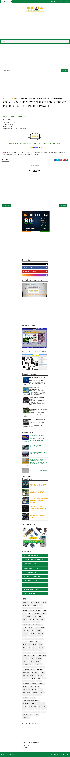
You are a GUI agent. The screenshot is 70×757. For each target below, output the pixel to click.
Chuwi (25, 613)
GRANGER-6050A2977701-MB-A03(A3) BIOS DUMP (36, 388)
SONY (32, 703)
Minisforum (35, 672)
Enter (30, 627)
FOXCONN (25, 633)
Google (38, 641)
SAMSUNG (41, 692)
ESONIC (42, 627)
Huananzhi (36, 653)
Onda (24, 681)
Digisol (42, 619)
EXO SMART (30, 630)
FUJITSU (33, 636)
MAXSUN (41, 667)
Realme (34, 689)
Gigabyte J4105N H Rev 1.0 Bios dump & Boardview (37, 420)
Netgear (34, 678)
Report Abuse (26, 477)
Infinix (39, 655)
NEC (28, 678)
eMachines (39, 625)
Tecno (43, 703)
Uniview (43, 709)
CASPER (38, 610)
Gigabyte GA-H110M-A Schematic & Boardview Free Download (38, 508)
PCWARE (39, 681)
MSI (24, 678)
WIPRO (43, 712)
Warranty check (34, 712)
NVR (39, 678)
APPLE (38, 602)
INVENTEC (25, 658)
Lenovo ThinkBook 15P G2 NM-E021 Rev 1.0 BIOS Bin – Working (37, 378)
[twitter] (52, 1)
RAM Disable (26, 689)
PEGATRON (26, 683)
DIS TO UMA (26, 622)
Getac (24, 641)
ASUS (24, 605)
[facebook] (49, 1)
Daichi (25, 619)
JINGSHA (25, 661)
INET (33, 655)
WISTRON (25, 714)
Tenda (24, 706)
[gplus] (67, 1)
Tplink (32, 709)
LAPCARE (25, 664)
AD (28, 602)
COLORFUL (37, 613)
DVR (38, 622)
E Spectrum (26, 625)
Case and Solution (28, 610)
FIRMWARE (38, 630)
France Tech (39, 633)
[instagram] (61, 1)
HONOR (25, 653)
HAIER (40, 644)
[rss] (58, 1)
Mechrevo (26, 669)
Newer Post (6, 206)
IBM (29, 655)
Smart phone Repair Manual (31, 700)
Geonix (41, 639)
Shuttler (25, 698)
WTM (31, 714)
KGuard (38, 661)
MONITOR (25, 675)
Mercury (40, 669)
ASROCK (44, 602)
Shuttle (39, 695)
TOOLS (45, 706)
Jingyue (32, 661)
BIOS (41, 605)
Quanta (37, 686)
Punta (31, 686)
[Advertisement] (35, 26)
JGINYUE (38, 658)
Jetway (32, 658)
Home (4, 98)
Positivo (33, 683)
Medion (33, 669)
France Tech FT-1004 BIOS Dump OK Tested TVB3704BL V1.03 (38, 492)
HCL (30, 647)
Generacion (33, 639)
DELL (30, 619)
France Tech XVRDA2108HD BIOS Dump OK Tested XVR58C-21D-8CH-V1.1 (39, 500)
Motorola (40, 675)
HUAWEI (43, 653)
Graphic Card (27, 644)
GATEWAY (25, 639)
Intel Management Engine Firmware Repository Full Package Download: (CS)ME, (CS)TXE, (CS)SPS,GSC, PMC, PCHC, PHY (34, 462)
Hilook (33, 650)
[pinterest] (55, 1)
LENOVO (36, 664)
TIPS (39, 706)
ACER (24, 602)
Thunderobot (32, 706)
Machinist (26, 667)
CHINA (44, 610)
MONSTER (32, 675)
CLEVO (30, 613)
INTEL (44, 655)
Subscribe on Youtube (30, 271)
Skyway (32, 698)
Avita (29, 605)
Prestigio (41, 683)
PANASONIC (31, 681)
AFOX (32, 602)
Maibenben (34, 667)
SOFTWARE (26, 703)
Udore (37, 709)
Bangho (35, 605)
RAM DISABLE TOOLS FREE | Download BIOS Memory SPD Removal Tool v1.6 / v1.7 (39, 470)
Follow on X (27, 264)
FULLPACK (40, 636)
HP (30, 653)
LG (41, 664)
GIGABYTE (31, 641)
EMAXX (25, 627)
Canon (40, 608)
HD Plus (35, 647)
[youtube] (64, 1)
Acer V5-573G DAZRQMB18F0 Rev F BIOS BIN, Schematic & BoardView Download (38, 409)
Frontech (26, 636)
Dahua (40, 616)
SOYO (37, 703)
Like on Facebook (28, 267)
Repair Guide (26, 692)
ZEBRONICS (26, 717)
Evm (24, 630)
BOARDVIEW (33, 608)
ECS (33, 625)
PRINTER (25, 686)
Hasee (24, 647)
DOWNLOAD (37, 148)
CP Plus (34, 616)
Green (35, 644)
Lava (31, 664)
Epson (36, 627)
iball (24, 655)
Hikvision (26, 650)
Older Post (63, 206)
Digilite (35, 619)
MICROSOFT (26, 672)
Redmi (40, 689)
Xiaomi (36, 714)
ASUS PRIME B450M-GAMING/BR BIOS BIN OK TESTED (38, 398)
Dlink (33, 622)
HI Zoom (41, 647)
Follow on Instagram (30, 275)
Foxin (32, 633)
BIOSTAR (25, 608)
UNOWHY (25, 712)
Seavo (33, 695)
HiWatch (39, 650)
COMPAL (44, 613)
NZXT (44, 678)
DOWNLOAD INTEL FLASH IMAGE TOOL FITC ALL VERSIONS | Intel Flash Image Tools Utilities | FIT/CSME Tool (33, 438)
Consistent (26, 616)
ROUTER (35, 692)
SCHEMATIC (26, 695)
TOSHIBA (25, 709)
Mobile (43, 672)
